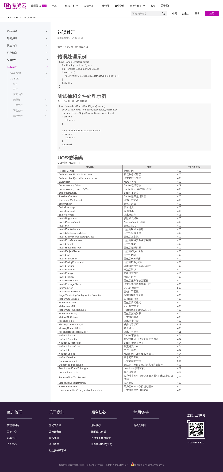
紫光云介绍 (55, 425)
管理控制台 (13, 425)
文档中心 (13, 17)
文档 (153, 5)
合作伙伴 (120, 5)
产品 (54, 5)
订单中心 (12, 437)
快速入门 (18, 94)
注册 (211, 13)
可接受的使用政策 (101, 437)
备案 (174, 13)
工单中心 (12, 431)
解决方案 (70, 5)
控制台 (186, 13)
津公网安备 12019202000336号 (149, 465)
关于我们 (166, 5)
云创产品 (89, 5)
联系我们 (54, 437)
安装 (15, 89)
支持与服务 (136, 5)
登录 (197, 13)
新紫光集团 (139, 425)
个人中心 (12, 444)
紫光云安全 (55, 431)
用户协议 (96, 425)
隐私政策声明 (98, 431)
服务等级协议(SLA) (101, 444)
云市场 (106, 5)
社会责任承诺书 (57, 450)
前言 (15, 83)
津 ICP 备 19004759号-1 (117, 465)
